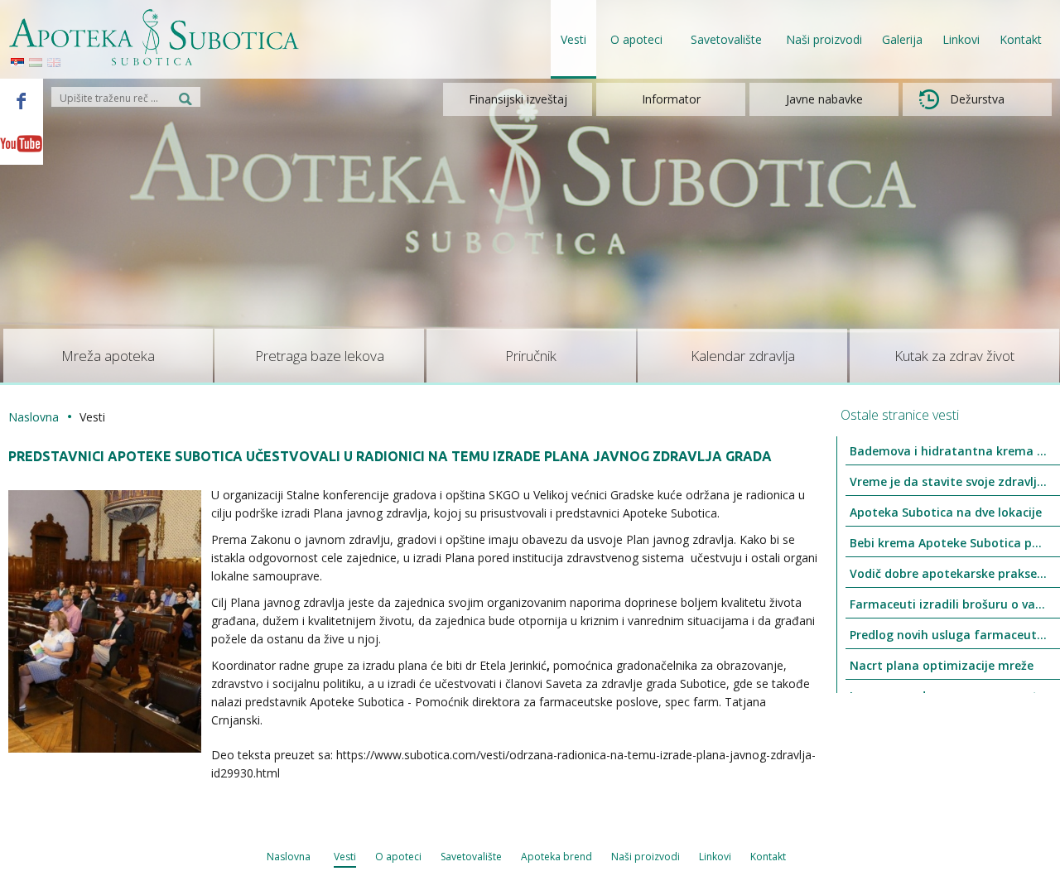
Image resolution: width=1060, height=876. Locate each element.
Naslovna (33, 417)
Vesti (573, 39)
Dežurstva (977, 99)
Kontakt (1021, 39)
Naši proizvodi (824, 39)
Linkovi (961, 39)
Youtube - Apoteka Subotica (21, 143)
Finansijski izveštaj (518, 99)
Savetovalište (471, 857)
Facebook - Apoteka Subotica (21, 100)
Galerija (902, 39)
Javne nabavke (824, 99)
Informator (671, 99)
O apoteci (398, 857)
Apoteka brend (556, 857)
